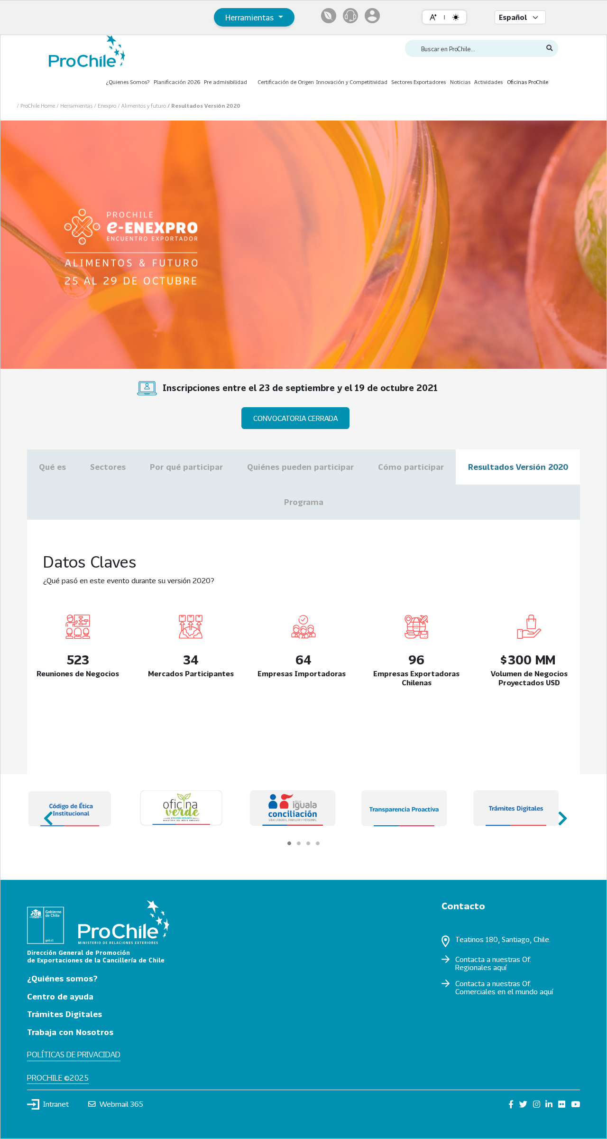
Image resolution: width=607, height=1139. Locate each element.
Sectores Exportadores (418, 82)
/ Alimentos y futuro (142, 106)
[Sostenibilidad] (328, 15)
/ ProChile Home (36, 106)
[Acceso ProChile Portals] (372, 15)
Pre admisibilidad (225, 82)
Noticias (460, 82)
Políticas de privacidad (73, 1054)
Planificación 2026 (177, 82)
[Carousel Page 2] (299, 843)
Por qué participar (186, 467)
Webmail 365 (121, 1104)
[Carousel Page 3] (308, 843)
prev (47, 814)
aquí (499, 967)
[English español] (520, 17)
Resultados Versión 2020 (518, 467)
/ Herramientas (75, 106)
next (560, 814)
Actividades (488, 82)
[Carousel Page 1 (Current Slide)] (289, 843)
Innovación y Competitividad (351, 82)
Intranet (56, 1104)
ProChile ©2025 (58, 1078)
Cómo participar (411, 467)
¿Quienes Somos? (127, 82)
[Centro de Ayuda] (350, 15)
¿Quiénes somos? (62, 978)
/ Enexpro (106, 106)
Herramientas (250, 17)
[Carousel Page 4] (318, 843)
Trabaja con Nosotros (70, 1032)
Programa (303, 502)
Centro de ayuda (60, 996)
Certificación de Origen (286, 82)
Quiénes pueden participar (300, 467)
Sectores (108, 467)
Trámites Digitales (64, 1014)
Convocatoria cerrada (295, 418)
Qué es (52, 467)
